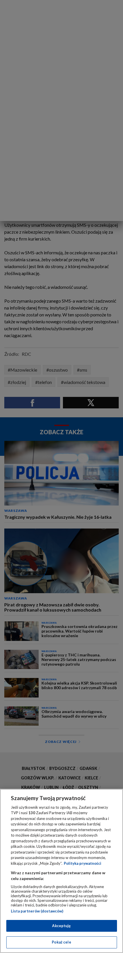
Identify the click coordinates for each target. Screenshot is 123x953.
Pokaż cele (61, 942)
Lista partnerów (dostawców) (37, 911)
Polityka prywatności (82, 863)
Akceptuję (61, 925)
